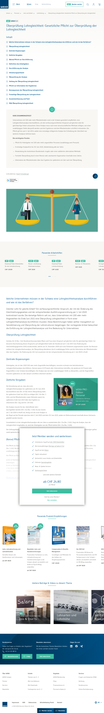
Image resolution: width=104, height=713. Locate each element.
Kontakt (59, 702)
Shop (36, 4)
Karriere (4, 685)
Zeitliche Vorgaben (15, 55)
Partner (4, 681)
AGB (23, 702)
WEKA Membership (59, 677)
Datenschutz (32, 702)
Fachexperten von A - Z (35, 689)
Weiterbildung (46, 4)
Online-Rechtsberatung (86, 689)
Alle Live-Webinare (33, 681)
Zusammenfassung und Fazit (19, 99)
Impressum (15, 702)
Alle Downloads (32, 685)
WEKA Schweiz (6, 677)
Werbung (81, 681)
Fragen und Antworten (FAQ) (87, 677)
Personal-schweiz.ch (59, 689)
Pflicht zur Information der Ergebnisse (23, 86)
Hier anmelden (52, 500)
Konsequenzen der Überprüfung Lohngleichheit (26, 90)
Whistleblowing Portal (47, 702)
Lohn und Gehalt (28, 13)
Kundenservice (83, 685)
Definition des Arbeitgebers (19, 64)
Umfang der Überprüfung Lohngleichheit (24, 81)
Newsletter (5, 689)
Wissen (29, 4)
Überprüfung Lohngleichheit (19, 46)
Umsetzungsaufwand (16, 73)
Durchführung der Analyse (18, 68)
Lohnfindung (40, 13)
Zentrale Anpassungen (17, 51)
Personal (16, 13)
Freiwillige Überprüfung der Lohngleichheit (24, 94)
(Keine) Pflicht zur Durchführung (21, 59)
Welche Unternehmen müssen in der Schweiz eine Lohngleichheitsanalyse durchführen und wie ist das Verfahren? (50, 42)
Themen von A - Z (33, 677)
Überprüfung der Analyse (18, 77)
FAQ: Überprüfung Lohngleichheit (21, 103)
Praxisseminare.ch (58, 685)
